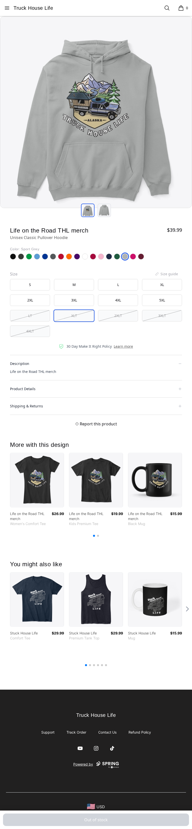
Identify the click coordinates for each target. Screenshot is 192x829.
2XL (30, 300)
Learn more (123, 346)
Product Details (23, 388)
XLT (74, 315)
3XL (74, 300)
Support (47, 732)
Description (19, 363)
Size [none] (14, 274)
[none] (166, 274)
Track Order (76, 732)
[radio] (30, 284)
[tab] (88, 210)
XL (162, 284)
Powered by (83, 764)
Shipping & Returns (26, 406)
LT (30, 315)
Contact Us (107, 732)
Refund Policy (139, 732)
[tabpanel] (96, 112)
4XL (118, 300)
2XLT (118, 315)
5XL (162, 300)
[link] (37, 480)
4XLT (30, 331)
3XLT (162, 315)
